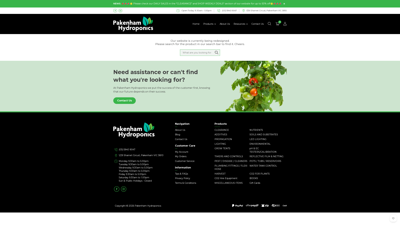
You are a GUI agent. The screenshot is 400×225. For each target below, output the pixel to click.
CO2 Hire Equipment (226, 178)
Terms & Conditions (185, 183)
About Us (225, 23)
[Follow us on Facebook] (115, 10)
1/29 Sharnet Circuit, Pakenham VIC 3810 (141, 155)
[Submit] (216, 52)
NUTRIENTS (256, 130)
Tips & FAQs (181, 173)
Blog (177, 134)
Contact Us (257, 23)
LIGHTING (220, 143)
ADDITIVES (221, 134)
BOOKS (254, 178)
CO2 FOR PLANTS (260, 173)
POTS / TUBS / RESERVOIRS (265, 161)
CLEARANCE (222, 130)
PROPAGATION (223, 139)
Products (208, 23)
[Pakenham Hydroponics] (140, 135)
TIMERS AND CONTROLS (229, 156)
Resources (240, 23)
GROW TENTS (222, 148)
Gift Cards (255, 183)
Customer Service (185, 161)
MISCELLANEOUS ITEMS (229, 183)
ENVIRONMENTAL (260, 143)
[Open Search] (269, 24)
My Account (181, 151)
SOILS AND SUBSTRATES (264, 134)
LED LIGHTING (258, 139)
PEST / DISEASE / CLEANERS (231, 161)
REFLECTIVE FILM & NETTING (266, 156)
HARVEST (220, 173)
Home (196, 23)
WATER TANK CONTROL (263, 165)
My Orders (180, 156)
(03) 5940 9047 (127, 149)
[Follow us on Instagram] (120, 10)
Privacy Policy (182, 178)
